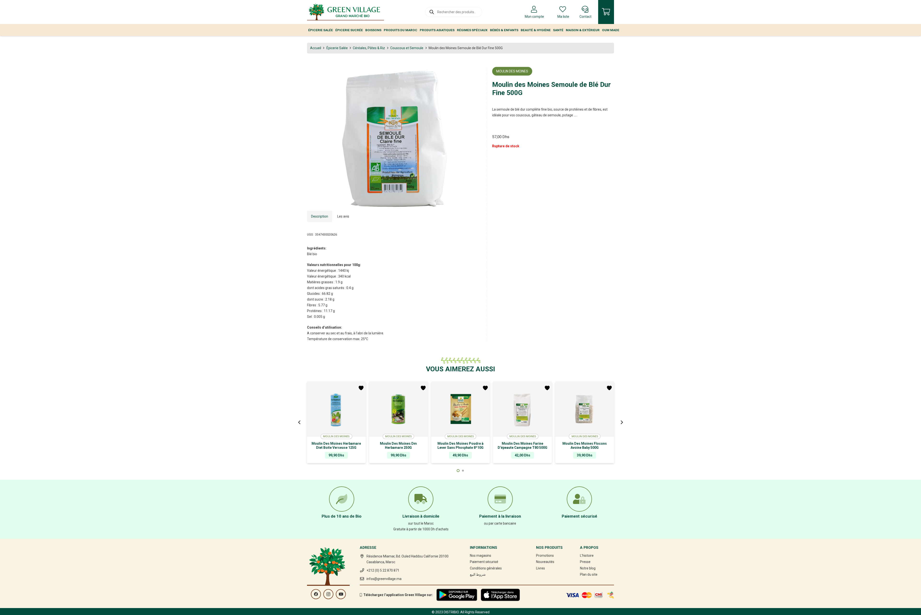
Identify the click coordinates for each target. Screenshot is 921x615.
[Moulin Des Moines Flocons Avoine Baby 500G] (584, 409)
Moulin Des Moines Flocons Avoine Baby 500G (584, 445)
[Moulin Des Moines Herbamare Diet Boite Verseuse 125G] (336, 409)
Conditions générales (486, 568)
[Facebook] (316, 594)
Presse (585, 562)
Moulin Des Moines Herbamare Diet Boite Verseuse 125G (336, 445)
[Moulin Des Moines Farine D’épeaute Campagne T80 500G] (522, 409)
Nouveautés (545, 562)
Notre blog (588, 568)
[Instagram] (328, 594)
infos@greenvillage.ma (383, 579)
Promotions (545, 555)
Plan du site (588, 574)
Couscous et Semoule (406, 48)
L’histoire (587, 555)
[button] (475, 73)
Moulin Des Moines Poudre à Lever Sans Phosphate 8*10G (460, 445)
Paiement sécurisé (484, 562)
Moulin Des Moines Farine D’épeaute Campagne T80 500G (522, 445)
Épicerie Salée (337, 48)
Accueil (315, 48)
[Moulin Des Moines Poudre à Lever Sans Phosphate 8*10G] (460, 409)
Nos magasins (480, 555)
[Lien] (345, 12)
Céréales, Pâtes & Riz (369, 48)
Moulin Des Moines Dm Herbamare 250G (398, 445)
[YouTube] (341, 594)
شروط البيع (478, 574)
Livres (540, 568)
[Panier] (606, 12)
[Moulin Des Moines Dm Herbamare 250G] (398, 409)
